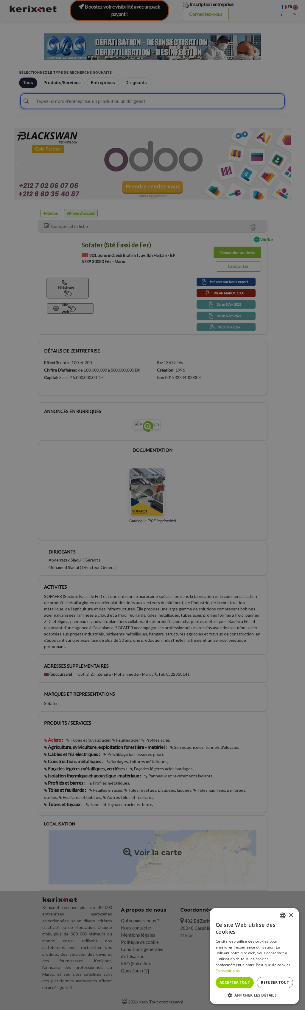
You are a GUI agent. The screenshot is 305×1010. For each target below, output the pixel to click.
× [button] (291, 915)
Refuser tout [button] (275, 982)
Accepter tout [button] (235, 982)
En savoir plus (228, 970)
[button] (254, 995)
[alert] (152, 505)
